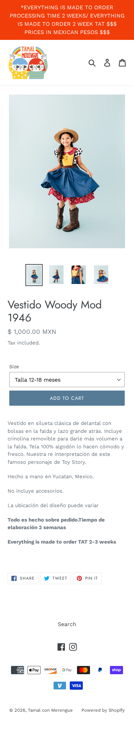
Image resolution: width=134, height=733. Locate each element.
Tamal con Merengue (50, 710)
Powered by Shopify (103, 710)
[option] (34, 275)
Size (14, 366)
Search (67, 624)
